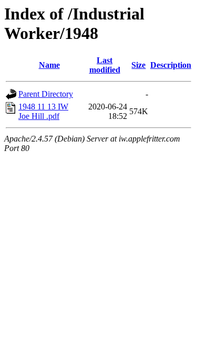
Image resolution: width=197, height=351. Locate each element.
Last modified (104, 65)
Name (49, 65)
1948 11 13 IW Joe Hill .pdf (43, 111)
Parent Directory (45, 93)
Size (138, 65)
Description (170, 65)
